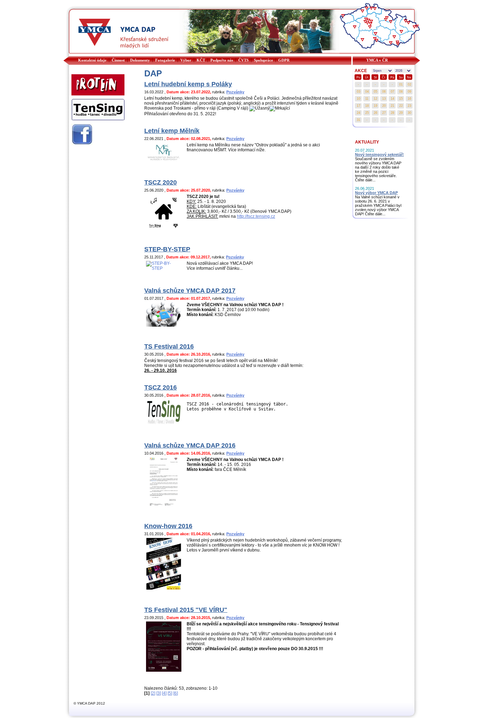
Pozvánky (235, 92)
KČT (201, 60)
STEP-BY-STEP (167, 249)
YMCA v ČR (377, 60)
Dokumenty (140, 60)
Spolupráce (263, 60)
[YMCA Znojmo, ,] (390, 43)
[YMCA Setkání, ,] (408, 23)
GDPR (284, 60)
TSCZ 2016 (160, 387)
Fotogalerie (165, 60)
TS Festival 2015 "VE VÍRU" (185, 609)
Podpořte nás (221, 60)
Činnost (118, 60)
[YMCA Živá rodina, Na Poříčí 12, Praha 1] (370, 24)
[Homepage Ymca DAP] (121, 54)
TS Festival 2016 (169, 346)
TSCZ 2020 (160, 182)
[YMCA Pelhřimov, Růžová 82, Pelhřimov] (375, 34)
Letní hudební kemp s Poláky (188, 84)
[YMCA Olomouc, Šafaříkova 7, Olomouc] (401, 32)
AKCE (361, 70)
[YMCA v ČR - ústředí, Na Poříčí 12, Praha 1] (368, 20)
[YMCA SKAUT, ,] (398, 44)
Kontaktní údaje (92, 60)
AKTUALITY (367, 142)
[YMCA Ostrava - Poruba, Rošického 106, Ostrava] (414, 27)
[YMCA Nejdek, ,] (343, 16)
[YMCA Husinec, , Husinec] (362, 40)
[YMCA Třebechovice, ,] (387, 18)
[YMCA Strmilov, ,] (376, 41)
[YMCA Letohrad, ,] (390, 22)
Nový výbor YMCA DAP (376, 193)
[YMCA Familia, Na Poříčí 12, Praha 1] (366, 19)
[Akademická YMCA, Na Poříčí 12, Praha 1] (365, 22)
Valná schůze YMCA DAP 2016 (189, 445)
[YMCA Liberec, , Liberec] (375, 9)
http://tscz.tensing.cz (256, 216)
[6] (175, 693)
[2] (153, 693)
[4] (164, 693)
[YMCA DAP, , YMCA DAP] (405, 21)
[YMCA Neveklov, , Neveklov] (370, 27)
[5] (170, 693)
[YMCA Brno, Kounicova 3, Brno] (394, 37)
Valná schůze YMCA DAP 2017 (189, 290)
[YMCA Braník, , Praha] (367, 23)
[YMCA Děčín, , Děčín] (366, 8)
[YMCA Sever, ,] (371, 8)
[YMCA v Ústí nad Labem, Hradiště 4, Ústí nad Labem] (362, 11)
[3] (158, 693)
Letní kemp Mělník (171, 130)
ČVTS (243, 60)
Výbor (185, 60)
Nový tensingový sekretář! (379, 154)
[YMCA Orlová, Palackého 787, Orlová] (417, 26)
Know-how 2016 (168, 526)
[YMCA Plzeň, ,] (354, 27)
